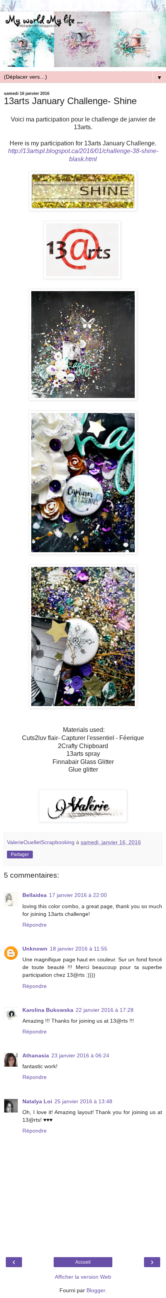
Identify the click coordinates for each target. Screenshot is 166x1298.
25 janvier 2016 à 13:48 (83, 1101)
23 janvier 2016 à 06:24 (80, 1055)
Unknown (34, 949)
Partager (20, 854)
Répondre (34, 925)
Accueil (83, 1262)
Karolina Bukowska (47, 1010)
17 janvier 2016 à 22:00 (78, 895)
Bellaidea (34, 895)
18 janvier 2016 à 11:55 (78, 949)
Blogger (95, 1290)
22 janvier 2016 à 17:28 (105, 1010)
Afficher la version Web (83, 1277)
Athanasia (35, 1055)
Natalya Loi (37, 1101)
